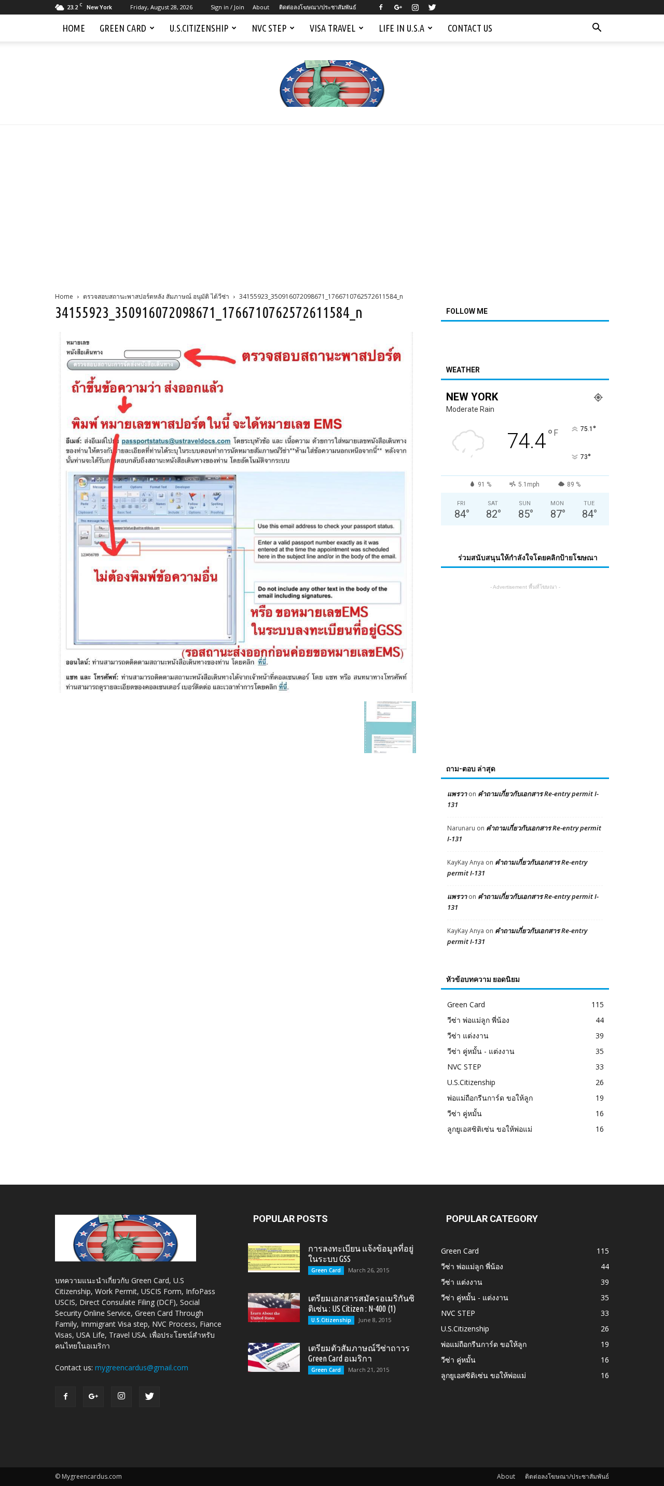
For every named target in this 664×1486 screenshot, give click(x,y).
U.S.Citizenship (199, 28)
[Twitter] (432, 7)
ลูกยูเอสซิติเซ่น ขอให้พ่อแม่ (489, 1129)
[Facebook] (381, 7)
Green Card (123, 28)
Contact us (470, 28)
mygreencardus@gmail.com (141, 1367)
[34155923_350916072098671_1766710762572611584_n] (235, 690)
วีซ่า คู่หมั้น (464, 1113)
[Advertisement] (332, 202)
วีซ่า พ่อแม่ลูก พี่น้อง (478, 1020)
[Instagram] (415, 7)
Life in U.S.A (401, 28)
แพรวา (457, 793)
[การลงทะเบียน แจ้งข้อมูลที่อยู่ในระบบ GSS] (274, 1257)
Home (73, 28)
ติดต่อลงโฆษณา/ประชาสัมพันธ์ (317, 7)
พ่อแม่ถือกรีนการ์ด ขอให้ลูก (490, 1098)
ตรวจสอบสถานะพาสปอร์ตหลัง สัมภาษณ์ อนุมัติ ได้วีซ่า (156, 296)
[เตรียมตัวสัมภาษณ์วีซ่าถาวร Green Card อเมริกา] (274, 1357)
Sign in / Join (227, 7)
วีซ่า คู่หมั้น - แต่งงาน (481, 1051)
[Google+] (398, 7)
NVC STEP (269, 28)
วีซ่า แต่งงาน (468, 1035)
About (261, 7)
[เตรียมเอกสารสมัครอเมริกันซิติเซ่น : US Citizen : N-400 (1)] (274, 1307)
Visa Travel (332, 28)
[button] (596, 28)
